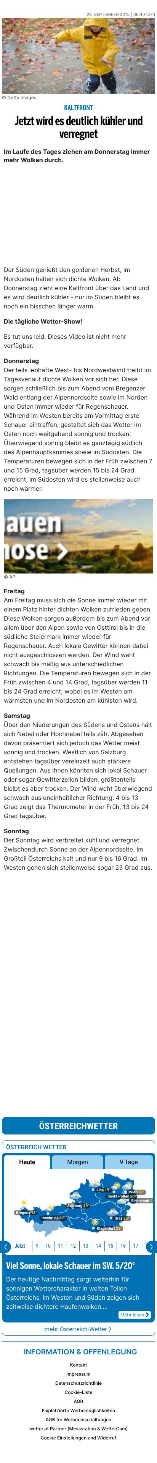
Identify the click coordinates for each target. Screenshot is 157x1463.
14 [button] (98, 1246)
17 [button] (135, 1246)
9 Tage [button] (129, 1162)
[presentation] (5, 1247)
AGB (78, 1401)
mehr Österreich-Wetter (75, 1329)
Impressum (78, 1374)
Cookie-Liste (78, 1392)
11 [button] (60, 1246)
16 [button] (123, 1246)
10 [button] (48, 1246)
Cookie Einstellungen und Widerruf (79, 1438)
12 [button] (73, 1246)
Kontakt (78, 1365)
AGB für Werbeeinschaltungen (79, 1419)
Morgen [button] (77, 1162)
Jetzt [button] (19, 1246)
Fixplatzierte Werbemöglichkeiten (78, 1410)
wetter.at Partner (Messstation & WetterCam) (78, 1428)
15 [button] (110, 1246)
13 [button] (85, 1246)
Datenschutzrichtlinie (78, 1383)
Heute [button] (27, 1162)
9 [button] (37, 1246)
